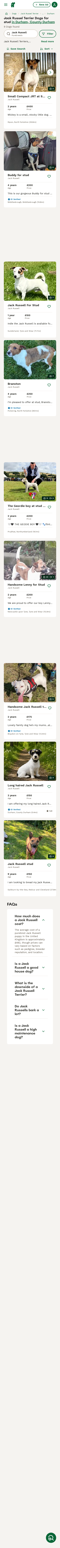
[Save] (49, 97)
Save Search (18, 48)
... (43, 13)
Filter (50, 33)
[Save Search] (51, 1538)
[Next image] (50, 72)
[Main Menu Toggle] (6, 4)
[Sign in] (54, 5)
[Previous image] (9, 72)
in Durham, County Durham (33, 22)
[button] (30, 72)
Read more (47, 41)
